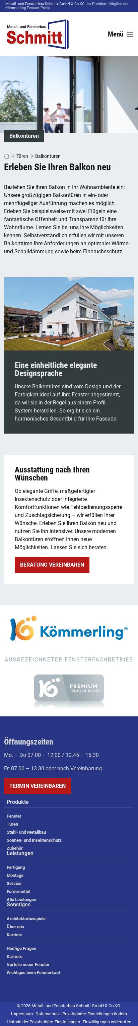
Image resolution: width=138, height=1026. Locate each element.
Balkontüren (48, 156)
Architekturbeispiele (26, 918)
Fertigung (16, 867)
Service (14, 883)
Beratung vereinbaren (52, 565)
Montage (15, 875)
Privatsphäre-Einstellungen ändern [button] (94, 1013)
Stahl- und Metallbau (26, 832)
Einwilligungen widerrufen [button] (107, 1021)
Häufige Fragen (21, 948)
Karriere (14, 934)
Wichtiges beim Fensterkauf (33, 972)
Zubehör (15, 848)
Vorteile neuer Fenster (28, 964)
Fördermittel (18, 891)
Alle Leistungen (21, 899)
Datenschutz (48, 1013)
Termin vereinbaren (37, 786)
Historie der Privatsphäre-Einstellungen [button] (43, 1021)
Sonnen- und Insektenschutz (34, 840)
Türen (22, 156)
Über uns (15, 926)
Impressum (22, 1013)
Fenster (14, 816)
